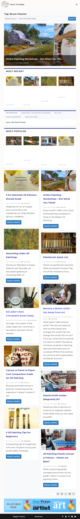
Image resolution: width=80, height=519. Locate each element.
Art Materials (17, 320)
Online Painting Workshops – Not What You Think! (56, 199)
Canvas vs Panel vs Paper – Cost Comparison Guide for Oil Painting (21, 374)
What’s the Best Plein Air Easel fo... (31, 152)
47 (21, 203)
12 (48, 319)
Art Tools (15, 63)
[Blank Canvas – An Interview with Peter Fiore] (49, 141)
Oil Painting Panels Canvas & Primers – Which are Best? (58, 458)
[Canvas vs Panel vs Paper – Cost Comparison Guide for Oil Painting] (21, 356)
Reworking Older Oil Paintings (47, 93)
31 (57, 262)
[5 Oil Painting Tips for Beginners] (21, 418)
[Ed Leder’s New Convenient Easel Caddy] (21, 297)
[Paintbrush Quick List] (58, 243)
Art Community (56, 317)
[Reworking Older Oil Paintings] (49, 81)
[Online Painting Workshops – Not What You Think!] (31, 81)
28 (21, 262)
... (65, 494)
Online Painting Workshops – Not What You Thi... (34, 59)
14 (21, 441)
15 (19, 63)
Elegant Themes (19, 516)
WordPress (39, 516)
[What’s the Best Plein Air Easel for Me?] (31, 140)
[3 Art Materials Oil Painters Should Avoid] (21, 180)
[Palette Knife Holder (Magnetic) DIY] (58, 381)
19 (20, 382)
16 (58, 466)
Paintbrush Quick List (55, 257)
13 (70, 494)
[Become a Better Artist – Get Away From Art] (58, 294)
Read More (13, 222)
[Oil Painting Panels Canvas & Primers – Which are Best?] (58, 439)
